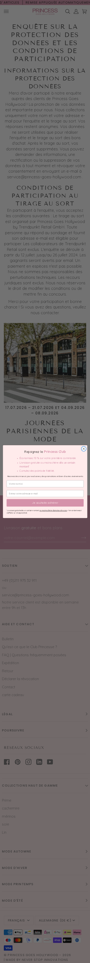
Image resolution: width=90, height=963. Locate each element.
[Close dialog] (83, 448)
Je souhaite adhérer (45, 502)
